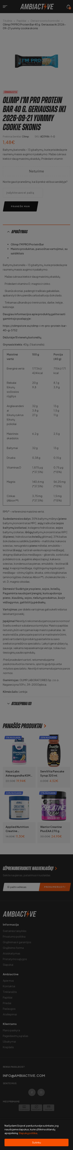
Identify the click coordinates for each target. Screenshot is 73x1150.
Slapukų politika (28, 1133)
